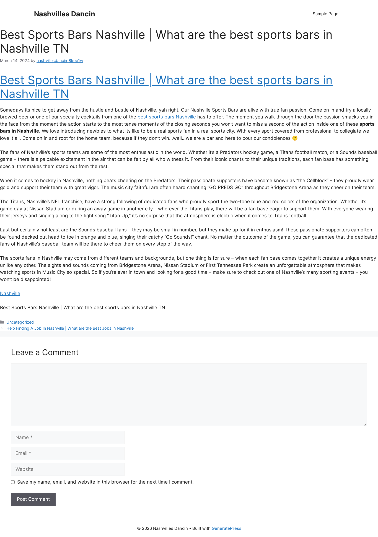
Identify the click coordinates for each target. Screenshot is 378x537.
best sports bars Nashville (167, 117)
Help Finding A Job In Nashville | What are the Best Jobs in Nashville (70, 328)
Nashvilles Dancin (64, 14)
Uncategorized (20, 322)
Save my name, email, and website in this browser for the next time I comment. (105, 482)
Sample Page (325, 13)
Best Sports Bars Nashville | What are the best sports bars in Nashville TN (166, 87)
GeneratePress (226, 528)
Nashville (10, 293)
